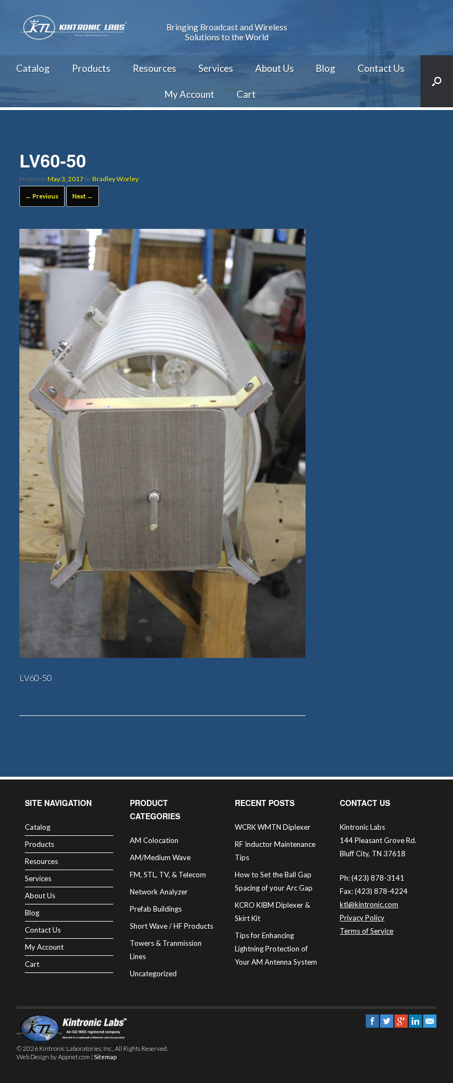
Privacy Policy (362, 917)
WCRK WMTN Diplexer (272, 827)
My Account (189, 94)
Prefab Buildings (156, 908)
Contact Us (380, 68)
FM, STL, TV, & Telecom (168, 874)
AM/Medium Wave (160, 857)
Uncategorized (153, 973)
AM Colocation (154, 840)
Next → (82, 196)
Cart (246, 94)
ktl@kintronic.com (369, 904)
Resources (154, 68)
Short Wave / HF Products (171, 926)
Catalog (33, 68)
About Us (274, 68)
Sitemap (105, 1056)
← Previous (42, 196)
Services (215, 68)
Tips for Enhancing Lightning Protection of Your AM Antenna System (276, 948)
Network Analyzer (159, 891)
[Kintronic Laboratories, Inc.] (74, 27)
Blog (325, 68)
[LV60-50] (162, 654)
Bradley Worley (115, 179)
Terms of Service (366, 931)
